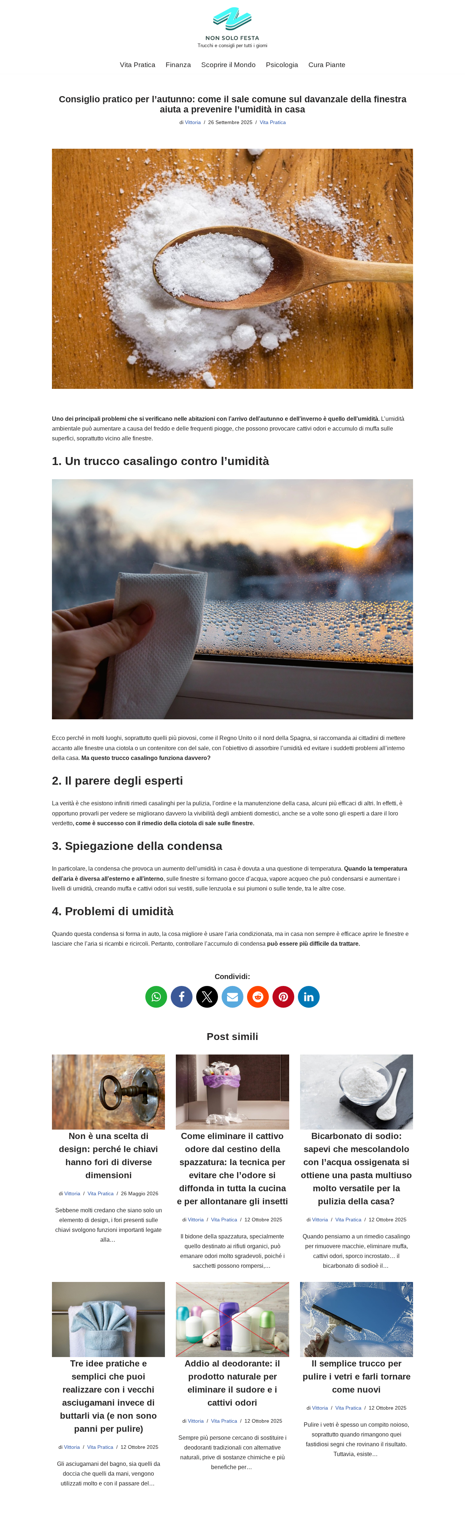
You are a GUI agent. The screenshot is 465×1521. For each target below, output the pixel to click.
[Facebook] (182, 997)
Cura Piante (326, 65)
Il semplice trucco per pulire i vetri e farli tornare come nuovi (357, 1376)
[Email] (232, 997)
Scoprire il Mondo (228, 65)
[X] (207, 997)
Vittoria (193, 122)
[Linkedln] (309, 997)
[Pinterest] (283, 997)
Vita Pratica (137, 65)
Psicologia (282, 65)
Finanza (178, 65)
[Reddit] (258, 997)
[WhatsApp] (156, 997)
